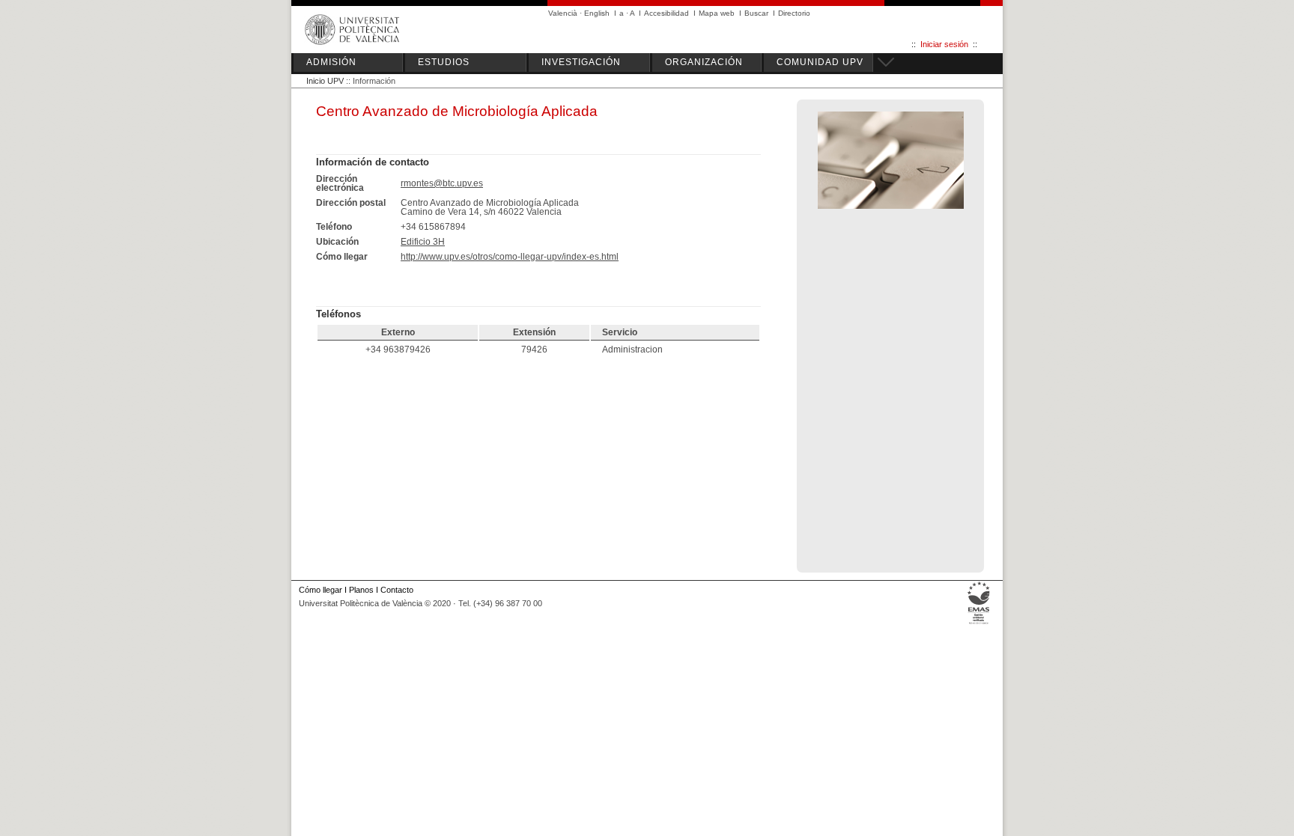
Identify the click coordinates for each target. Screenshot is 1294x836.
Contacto (396, 589)
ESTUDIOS (444, 62)
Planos (361, 589)
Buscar (756, 13)
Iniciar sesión (944, 44)
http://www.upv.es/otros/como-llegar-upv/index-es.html (510, 256)
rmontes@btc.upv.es (442, 183)
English (597, 13)
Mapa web (717, 13)
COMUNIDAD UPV (820, 62)
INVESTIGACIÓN (581, 62)
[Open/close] (883, 60)
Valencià (562, 13)
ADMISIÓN (331, 62)
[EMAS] (979, 624)
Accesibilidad (666, 13)
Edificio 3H (423, 241)
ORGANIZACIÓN (704, 62)
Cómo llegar (320, 589)
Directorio (794, 13)
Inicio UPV (325, 80)
